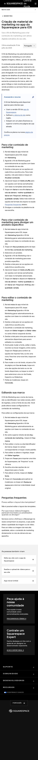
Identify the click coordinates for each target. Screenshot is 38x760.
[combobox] (29, 45)
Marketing (8, 16)
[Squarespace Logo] (19, 711)
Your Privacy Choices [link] (15, 692)
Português (17, 703)
